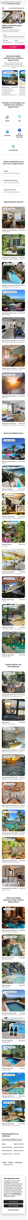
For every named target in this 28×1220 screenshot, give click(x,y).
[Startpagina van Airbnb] (3, 8)
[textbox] (7, 42)
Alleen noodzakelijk (13, 1206)
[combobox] (13, 37)
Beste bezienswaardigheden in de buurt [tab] (12, 1139)
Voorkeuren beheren (13, 1210)
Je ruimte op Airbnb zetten (16, 8)
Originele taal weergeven (14, 3)
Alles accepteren (13, 1201)
